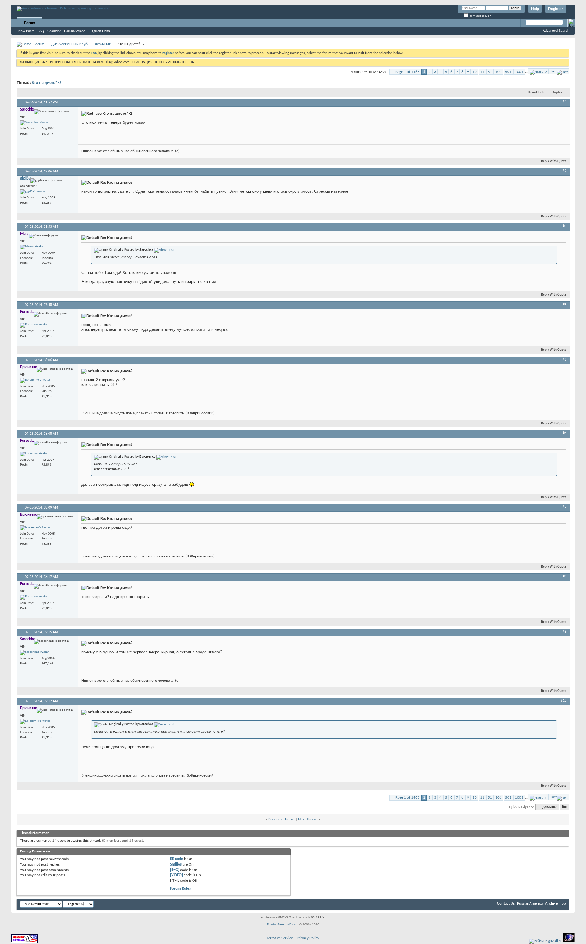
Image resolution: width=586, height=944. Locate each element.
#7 (564, 507)
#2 (564, 171)
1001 (519, 72)
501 (508, 72)
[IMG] (174, 870)
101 (498, 72)
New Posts (26, 31)
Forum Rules (180, 889)
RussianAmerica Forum (282, 924)
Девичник (103, 44)
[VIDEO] (176, 875)
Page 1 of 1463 (407, 72)
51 (490, 72)
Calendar (54, 31)
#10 (563, 701)
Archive (551, 904)
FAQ (41, 31)
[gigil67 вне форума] (33, 191)
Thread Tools (535, 92)
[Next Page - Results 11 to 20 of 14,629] (538, 71)
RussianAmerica (530, 904)
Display (557, 92)
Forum (29, 23)
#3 (564, 226)
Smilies (176, 864)
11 (482, 72)
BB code (176, 859)
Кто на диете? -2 (46, 83)
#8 (564, 576)
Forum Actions (74, 31)
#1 (564, 102)
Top (564, 807)
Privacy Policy (308, 938)
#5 (564, 359)
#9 (564, 632)
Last (554, 71)
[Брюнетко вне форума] (35, 380)
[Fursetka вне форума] (34, 325)
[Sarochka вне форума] (34, 122)
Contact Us (506, 904)
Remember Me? (479, 15)
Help (535, 9)
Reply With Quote (553, 161)
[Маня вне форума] (32, 247)
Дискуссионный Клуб (69, 44)
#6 (564, 433)
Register (555, 9)
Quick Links (101, 31)
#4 (564, 304)
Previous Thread (281, 819)
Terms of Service (280, 938)
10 (474, 72)
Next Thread (308, 819)
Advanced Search (556, 30)
